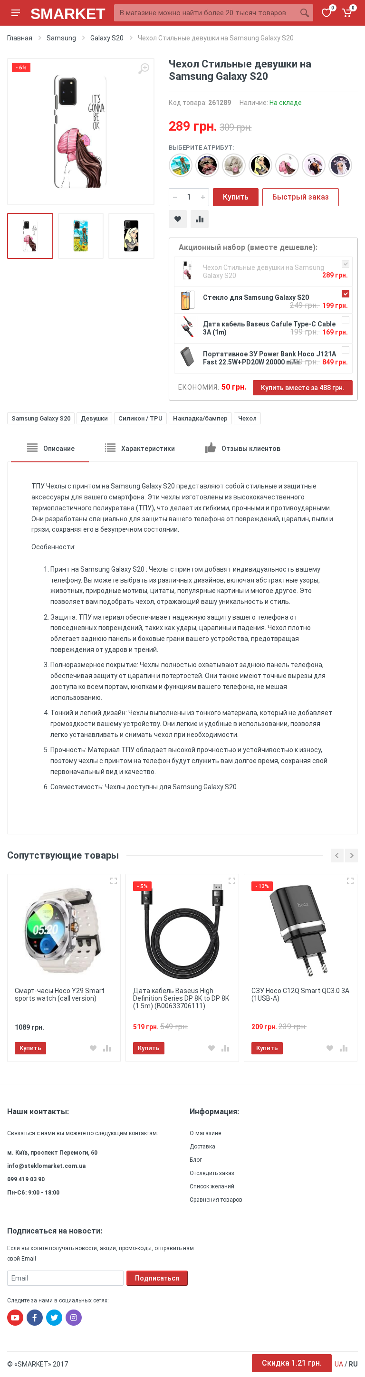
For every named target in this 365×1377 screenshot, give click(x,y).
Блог (196, 1160)
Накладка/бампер (200, 418)
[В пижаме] (309, 160)
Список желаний (212, 1186)
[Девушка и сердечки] (335, 160)
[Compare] (200, 219)
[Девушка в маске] (282, 160)
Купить (236, 196)
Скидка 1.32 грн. (292, 1362)
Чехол (247, 418)
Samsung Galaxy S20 (40, 418)
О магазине (205, 1133)
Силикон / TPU (140, 418)
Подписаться (157, 1278)
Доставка (202, 1146)
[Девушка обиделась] (256, 160)
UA (339, 1364)
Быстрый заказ (300, 196)
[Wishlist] (178, 219)
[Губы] (202, 160)
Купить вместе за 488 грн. (303, 388)
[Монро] (229, 160)
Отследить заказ (212, 1173)
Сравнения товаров (216, 1199)
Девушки (94, 418)
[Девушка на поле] (176, 160)
